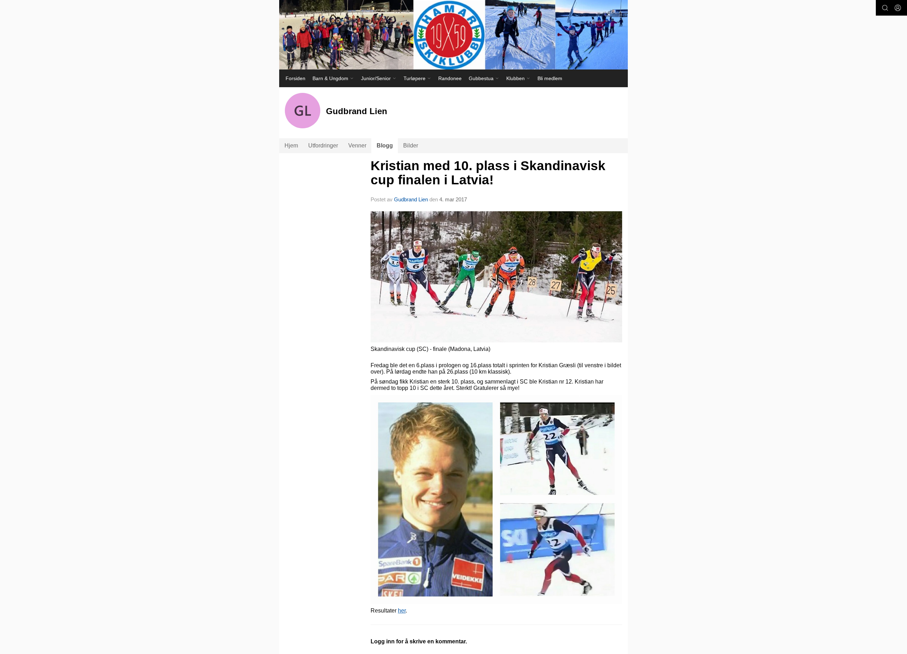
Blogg (385, 145)
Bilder (410, 145)
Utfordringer (323, 145)
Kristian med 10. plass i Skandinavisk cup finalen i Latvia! (488, 173)
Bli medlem (549, 78)
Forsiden (295, 78)
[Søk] (885, 7)
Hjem (291, 145)
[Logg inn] (897, 7)
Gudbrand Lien (411, 199)
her (402, 611)
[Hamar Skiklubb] (453, 34)
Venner (357, 145)
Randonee (450, 78)
